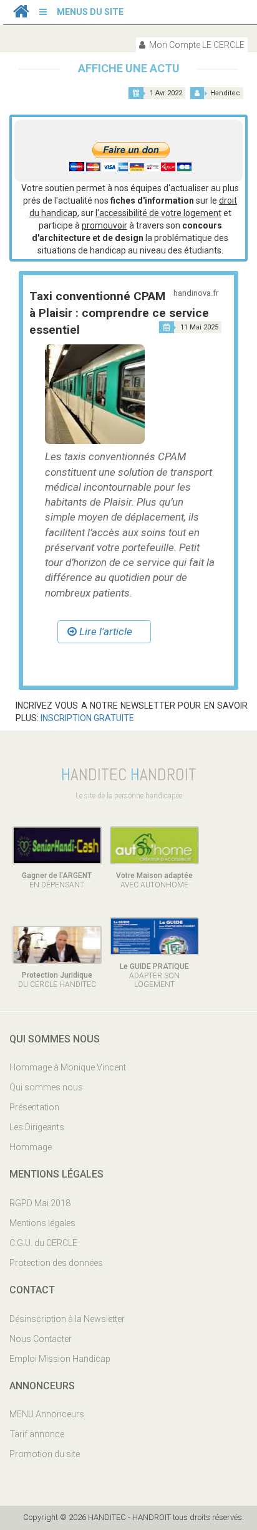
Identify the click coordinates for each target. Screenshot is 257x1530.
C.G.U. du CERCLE (43, 1243)
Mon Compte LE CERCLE (196, 45)
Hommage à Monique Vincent (67, 1067)
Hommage (30, 1147)
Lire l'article (104, 631)
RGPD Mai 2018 (39, 1203)
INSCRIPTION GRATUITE (86, 718)
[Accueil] (21, 14)
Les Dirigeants (36, 1127)
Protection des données (56, 1263)
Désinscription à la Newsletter (67, 1319)
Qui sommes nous (46, 1087)
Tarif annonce (36, 1434)
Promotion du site (44, 1454)
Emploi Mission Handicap (59, 1359)
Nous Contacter (40, 1339)
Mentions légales (42, 1223)
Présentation (34, 1107)
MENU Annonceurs (46, 1414)
